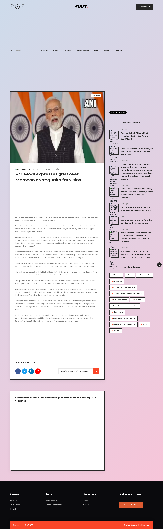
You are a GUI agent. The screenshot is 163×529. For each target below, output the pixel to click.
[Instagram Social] (23, 6)
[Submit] (12, 50)
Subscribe (143, 7)
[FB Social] (12, 6)
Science (118, 51)
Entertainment (82, 51)
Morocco (116, 275)
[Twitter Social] (17, 6)
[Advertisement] (81, 30)
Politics (44, 51)
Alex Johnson (34, 169)
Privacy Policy (51, 500)
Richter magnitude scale (123, 287)
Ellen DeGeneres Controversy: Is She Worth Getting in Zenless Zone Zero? (137, 152)
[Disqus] (57, 436)
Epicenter (117, 281)
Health (106, 51)
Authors (86, 504)
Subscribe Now (131, 505)
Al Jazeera (117, 312)
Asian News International (123, 318)
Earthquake (144, 275)
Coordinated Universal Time (125, 306)
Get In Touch (15, 504)
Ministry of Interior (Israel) (123, 324)
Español (13, 509)
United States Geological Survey (127, 293)
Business (56, 51)
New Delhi (138, 300)
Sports (68, 51)
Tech (96, 51)
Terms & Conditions (54, 504)
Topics (85, 500)
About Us (13, 500)
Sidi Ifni (115, 331)
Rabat (144, 324)
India (130, 275)
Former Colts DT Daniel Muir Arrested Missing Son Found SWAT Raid (134, 136)
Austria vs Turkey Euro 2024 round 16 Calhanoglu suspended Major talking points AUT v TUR (136, 254)
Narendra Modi (119, 300)
